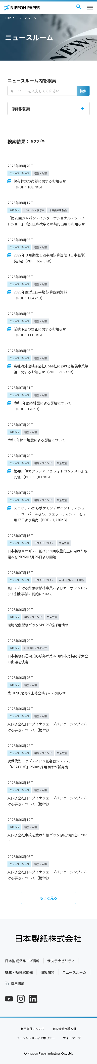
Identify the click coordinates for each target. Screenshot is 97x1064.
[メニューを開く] (90, 7)
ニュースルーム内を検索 (31, 80)
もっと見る (48, 897)
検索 (83, 90)
